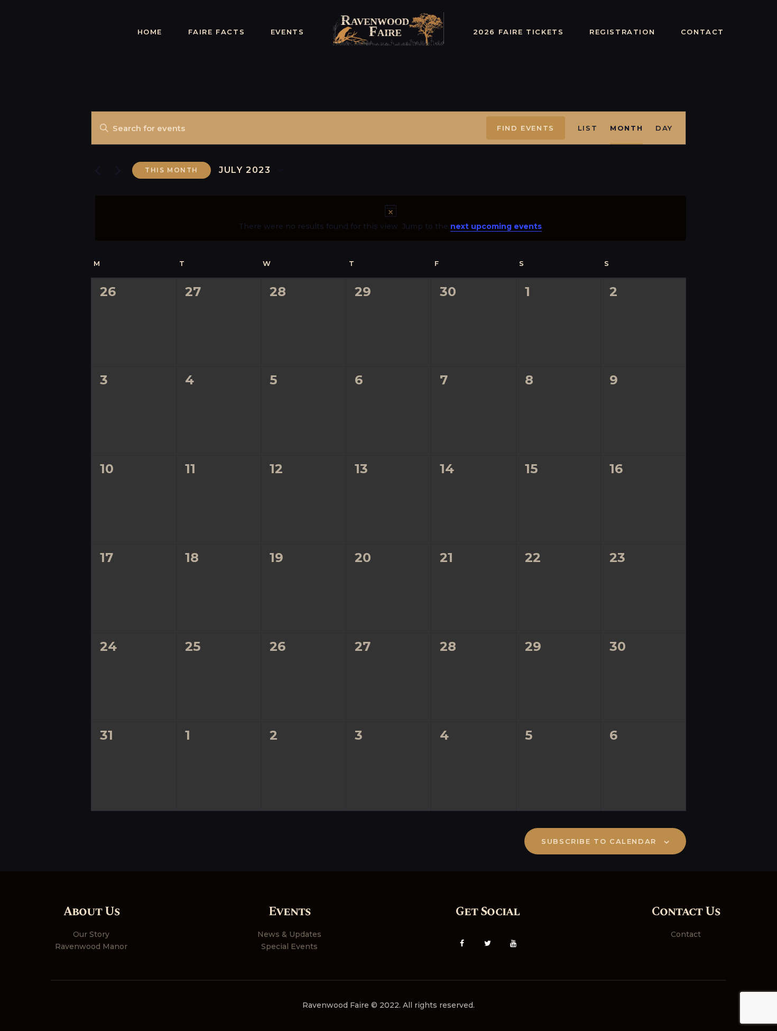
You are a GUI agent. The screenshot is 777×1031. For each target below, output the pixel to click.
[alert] (390, 218)
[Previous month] (97, 170)
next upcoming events (496, 226)
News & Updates (289, 934)
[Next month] (118, 170)
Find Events (525, 128)
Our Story (91, 934)
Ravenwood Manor (91, 946)
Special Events (289, 946)
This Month (171, 170)
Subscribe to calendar (598, 841)
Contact (686, 934)
